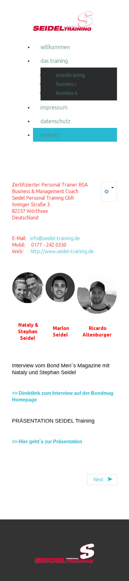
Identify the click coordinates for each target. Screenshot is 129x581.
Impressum (54, 107)
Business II (66, 93)
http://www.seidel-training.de (62, 251)
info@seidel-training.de (55, 238)
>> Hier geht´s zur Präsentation (47, 441)
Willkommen (55, 47)
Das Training (54, 61)
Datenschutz (55, 121)
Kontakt (49, 135)
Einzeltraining (70, 75)
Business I (66, 84)
